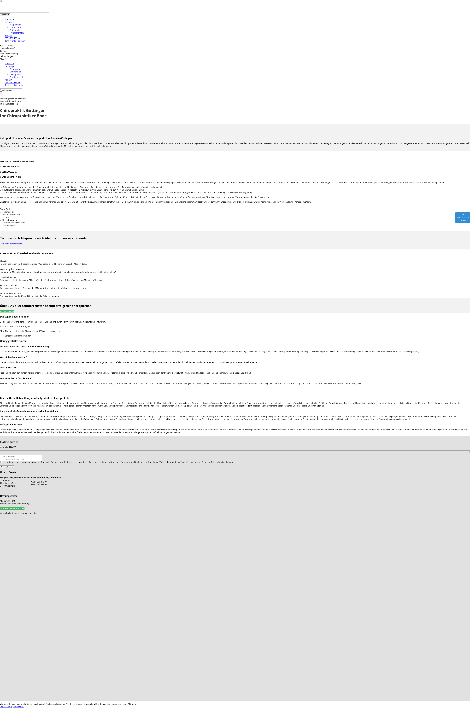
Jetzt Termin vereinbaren (11, 243)
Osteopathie (15, 30)
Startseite (9, 19)
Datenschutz (18, 706)
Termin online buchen (15, 41)
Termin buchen (7, 311)
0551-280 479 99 (12, 38)
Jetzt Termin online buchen (12, 508)
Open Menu (5, 15)
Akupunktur (15, 24)
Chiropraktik (15, 27)
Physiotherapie (17, 32)
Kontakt (8, 35)
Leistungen (10, 22)
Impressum (5, 706)
